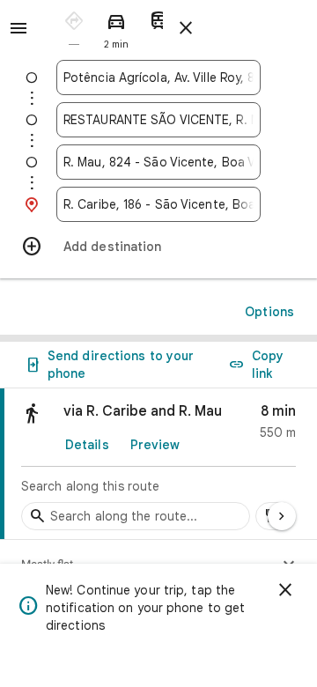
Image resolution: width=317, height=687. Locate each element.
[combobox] (158, 77)
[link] (158, 464)
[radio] (74, 27)
